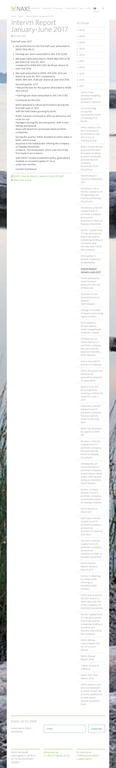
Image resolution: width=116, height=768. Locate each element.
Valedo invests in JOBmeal (90, 667)
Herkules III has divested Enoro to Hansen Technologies (90, 299)
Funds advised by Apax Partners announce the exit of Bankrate (90, 283)
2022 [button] (82, 55)
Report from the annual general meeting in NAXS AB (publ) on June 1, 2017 (92, 393)
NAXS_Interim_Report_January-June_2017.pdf (38, 176)
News (81, 8)
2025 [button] (82, 36)
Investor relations (71, 8)
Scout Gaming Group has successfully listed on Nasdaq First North (90, 115)
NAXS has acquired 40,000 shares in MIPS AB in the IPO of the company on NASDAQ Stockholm (92, 602)
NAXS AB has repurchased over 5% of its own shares (90, 645)
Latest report (84, 759)
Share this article (22, 180)
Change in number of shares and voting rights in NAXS (92, 313)
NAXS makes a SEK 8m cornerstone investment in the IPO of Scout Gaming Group (91, 134)
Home (13, 16)
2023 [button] (82, 48)
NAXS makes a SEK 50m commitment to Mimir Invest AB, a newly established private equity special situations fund (91, 694)
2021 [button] (81, 61)
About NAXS (35, 8)
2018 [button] (81, 80)
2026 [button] (82, 30)
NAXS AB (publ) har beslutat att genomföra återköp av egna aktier (91, 376)
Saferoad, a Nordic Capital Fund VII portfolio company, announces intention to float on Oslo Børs (91, 526)
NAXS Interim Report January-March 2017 (89, 566)
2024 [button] (82, 42)
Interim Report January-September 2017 (91, 179)
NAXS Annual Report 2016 (88, 658)
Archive (83, 23)
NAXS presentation (88, 755)
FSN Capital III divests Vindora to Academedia (91, 259)
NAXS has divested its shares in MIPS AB (91, 431)
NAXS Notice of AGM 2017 (89, 510)
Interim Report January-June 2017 (91, 270)
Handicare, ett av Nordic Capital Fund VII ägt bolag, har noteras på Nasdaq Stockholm (91, 195)
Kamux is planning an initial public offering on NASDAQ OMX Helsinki (91, 582)
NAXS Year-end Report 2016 (89, 677)
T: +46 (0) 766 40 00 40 (57, 755)
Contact (88, 8)
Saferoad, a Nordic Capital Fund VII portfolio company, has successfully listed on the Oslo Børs (91, 414)
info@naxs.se (51, 752)
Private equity (58, 8)
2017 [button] (81, 86)
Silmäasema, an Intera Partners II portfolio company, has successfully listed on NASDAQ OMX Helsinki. (91, 347)
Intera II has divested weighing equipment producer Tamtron (91, 97)
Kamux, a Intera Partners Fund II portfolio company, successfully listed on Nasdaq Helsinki (91, 496)
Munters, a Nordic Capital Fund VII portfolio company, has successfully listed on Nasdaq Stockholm (91, 449)
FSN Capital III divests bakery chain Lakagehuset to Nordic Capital (91, 328)
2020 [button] (82, 67)
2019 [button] (81, 73)
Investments (46, 8)
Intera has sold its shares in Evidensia (91, 363)
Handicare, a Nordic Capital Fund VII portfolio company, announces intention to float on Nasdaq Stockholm (91, 215)
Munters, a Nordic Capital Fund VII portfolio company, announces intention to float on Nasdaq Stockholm (91, 548)
